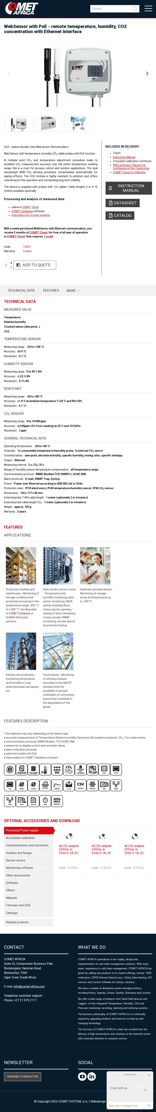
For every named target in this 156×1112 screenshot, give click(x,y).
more (71, 291)
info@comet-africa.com (29, 986)
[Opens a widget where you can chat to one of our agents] (130, 1090)
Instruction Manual (124, 157)
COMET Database (22, 211)
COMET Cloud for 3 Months (129, 172)
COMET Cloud (30, 207)
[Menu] (148, 8)
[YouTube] (82, 1080)
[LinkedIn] (91, 1080)
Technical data (21, 290)
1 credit (48, 236)
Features (51, 290)
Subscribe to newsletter (22, 1076)
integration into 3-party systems (31, 215)
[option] (78, 73)
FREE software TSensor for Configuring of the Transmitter (131, 167)
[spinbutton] (7, 265)
